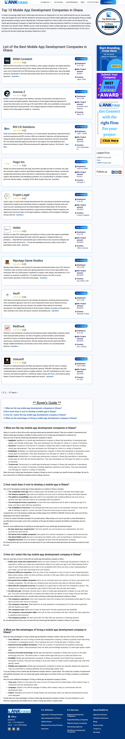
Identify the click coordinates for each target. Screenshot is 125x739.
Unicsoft (18, 359)
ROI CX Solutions (24, 127)
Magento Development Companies (75, 715)
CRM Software (46, 722)
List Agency (108, 2)
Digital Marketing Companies (77, 720)
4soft (16, 293)
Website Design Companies (77, 723)
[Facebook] (13, 729)
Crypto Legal (21, 195)
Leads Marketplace (72, 2)
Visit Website (81, 59)
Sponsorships (98, 725)
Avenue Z (19, 92)
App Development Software (51, 718)
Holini (16, 227)
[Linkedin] (9, 729)
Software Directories (100, 718)
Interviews (45, 729)
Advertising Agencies (74, 727)
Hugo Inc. (19, 162)
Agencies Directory (100, 715)
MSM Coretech (22, 59)
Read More (15, 76)
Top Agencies (45, 2)
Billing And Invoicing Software (52, 725)
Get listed (96, 732)
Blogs (82, 2)
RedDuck (19, 326)
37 (10, 392)
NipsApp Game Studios (28, 260)
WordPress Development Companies (76, 731)
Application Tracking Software (52, 715)
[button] (46, 2)
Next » (15, 392)
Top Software (58, 2)
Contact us (97, 729)
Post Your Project (93, 2)
